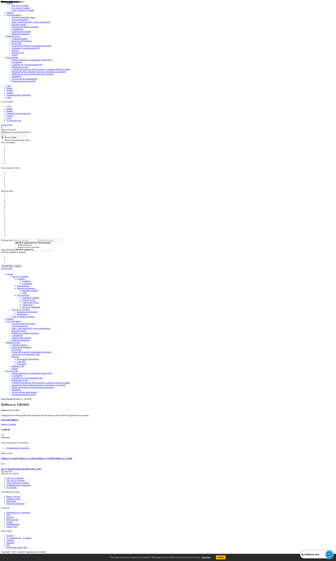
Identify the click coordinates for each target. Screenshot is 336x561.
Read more (206, 557)
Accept (221, 557)
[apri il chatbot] (329, 554)
